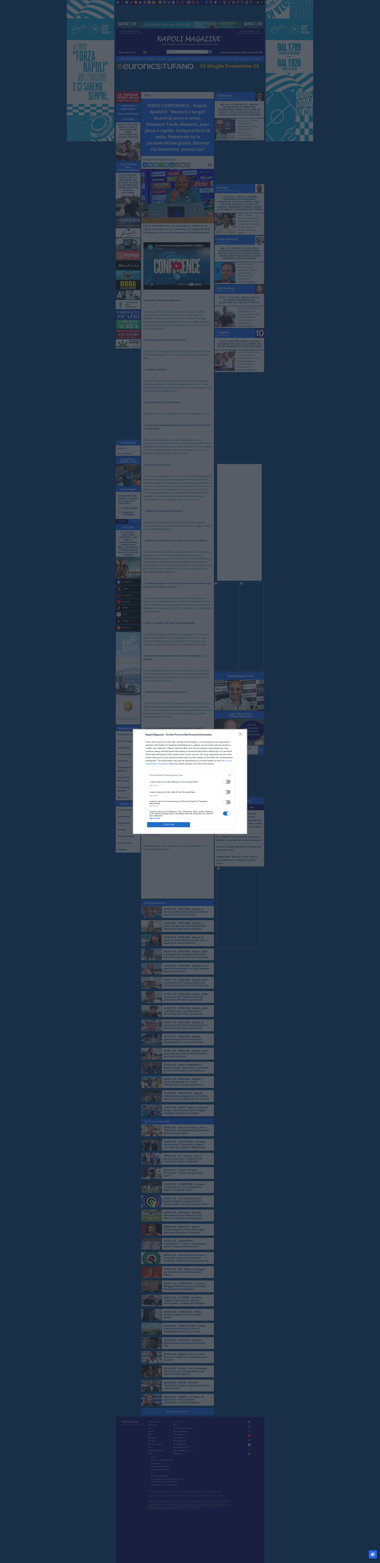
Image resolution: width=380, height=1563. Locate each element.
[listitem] (190, 775)
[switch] (227, 782)
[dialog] (190, 781)
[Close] (241, 735)
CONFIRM (168, 824)
